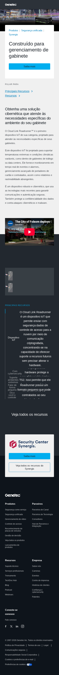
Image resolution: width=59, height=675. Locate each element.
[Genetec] (11, 4)
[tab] (29, 339)
